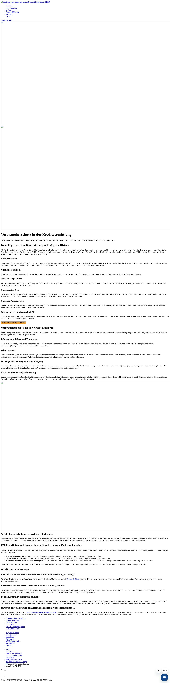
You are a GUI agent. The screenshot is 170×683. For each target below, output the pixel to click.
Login (8, 16)
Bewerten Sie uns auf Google (16, 662)
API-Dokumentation (13, 641)
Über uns (9, 651)
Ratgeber (9, 14)
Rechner (9, 10)
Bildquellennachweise (14, 660)
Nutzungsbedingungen (14, 655)
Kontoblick (10, 637)
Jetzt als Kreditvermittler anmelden (13, 323)
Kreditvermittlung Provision (16, 618)
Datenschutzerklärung (14, 653)
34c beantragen (11, 8)
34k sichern (10, 625)
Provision (9, 6)
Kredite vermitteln (12, 620)
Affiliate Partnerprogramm (15, 627)
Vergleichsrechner (12, 633)
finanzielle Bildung (74, 579)
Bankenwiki (10, 643)
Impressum (10, 658)
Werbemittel (10, 639)
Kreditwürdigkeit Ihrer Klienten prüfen (41, 612)
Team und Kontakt (12, 12)
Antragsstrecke (11, 635)
